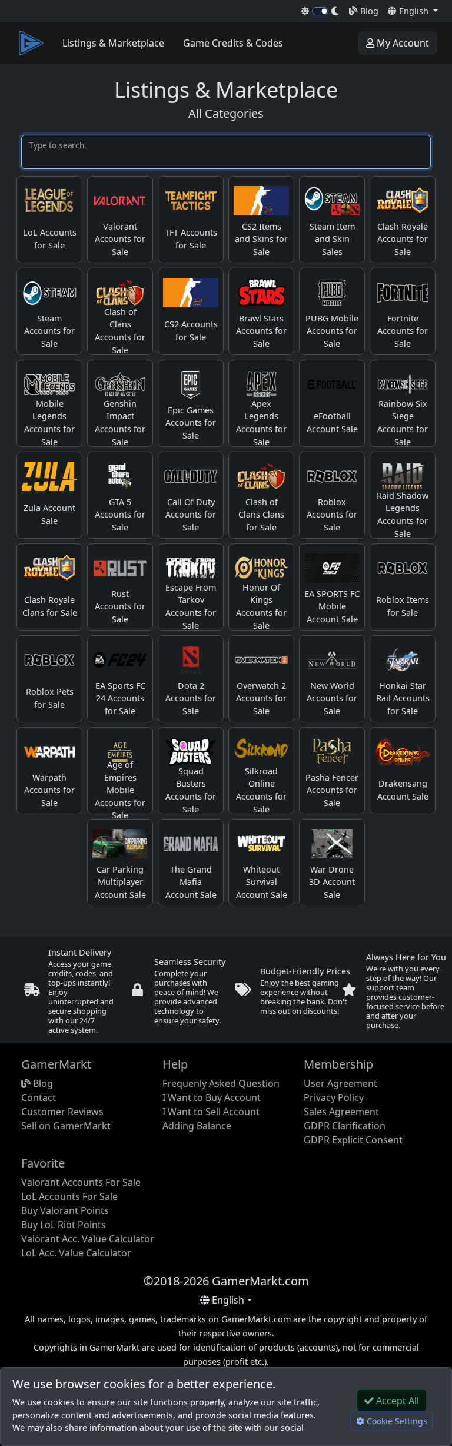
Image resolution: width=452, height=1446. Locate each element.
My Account (401, 43)
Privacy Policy (334, 1097)
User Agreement (340, 1083)
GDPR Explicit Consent (353, 1139)
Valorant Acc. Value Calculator (87, 1238)
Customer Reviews (62, 1111)
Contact (38, 1097)
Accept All (396, 1400)
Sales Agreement (341, 1111)
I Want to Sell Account (211, 1111)
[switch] (320, 11)
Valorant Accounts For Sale (81, 1182)
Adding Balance (196, 1125)
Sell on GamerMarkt (66, 1125)
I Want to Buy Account (211, 1097)
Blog (368, 10)
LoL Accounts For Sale (69, 1196)
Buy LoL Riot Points (63, 1224)
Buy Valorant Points (65, 1210)
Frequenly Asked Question (221, 1083)
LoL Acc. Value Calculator (76, 1252)
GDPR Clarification (344, 1125)
